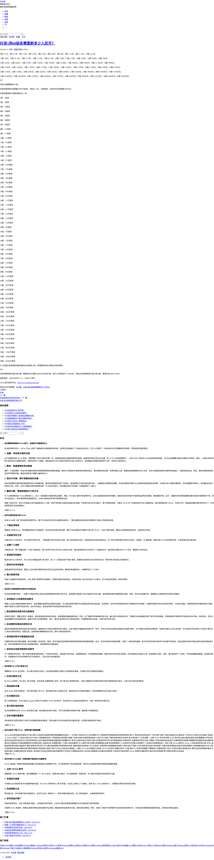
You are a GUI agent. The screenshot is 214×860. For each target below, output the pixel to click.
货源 (61, 845)
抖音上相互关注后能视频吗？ (17, 429)
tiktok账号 (119, 845)
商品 (20, 848)
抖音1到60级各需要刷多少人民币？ (27, 43)
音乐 (48, 848)
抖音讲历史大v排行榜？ (15, 410)
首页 (6, 11)
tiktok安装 (185, 845)
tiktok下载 (11, 848)
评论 (204, 845)
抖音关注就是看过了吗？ (16, 424)
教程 (6, 17)
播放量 (28, 848)
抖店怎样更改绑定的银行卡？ (11, 400)
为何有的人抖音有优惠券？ (17, 413)
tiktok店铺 (44, 845)
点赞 (165, 845)
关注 (143, 845)
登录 (87, 845)
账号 (54, 845)
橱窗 (128, 845)
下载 (150, 845)
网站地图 (20, 853)
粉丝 (80, 845)
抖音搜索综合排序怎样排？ (10, 398)
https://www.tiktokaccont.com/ (28, 383)
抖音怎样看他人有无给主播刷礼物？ (20, 416)
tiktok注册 (174, 845)
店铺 (94, 845)
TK (5, 24)
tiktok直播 (33, 845)
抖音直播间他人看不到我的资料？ (19, 418)
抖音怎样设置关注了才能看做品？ (19, 426)
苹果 (135, 845)
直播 (6, 14)
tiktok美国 (58, 848)
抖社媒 (2, 1)
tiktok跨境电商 (105, 845)
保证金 (196, 845)
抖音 (2, 392)
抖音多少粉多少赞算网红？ (17, 421)
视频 (6, 19)
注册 (157, 845)
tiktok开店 (39, 848)
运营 (6, 22)
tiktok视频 (70, 845)
